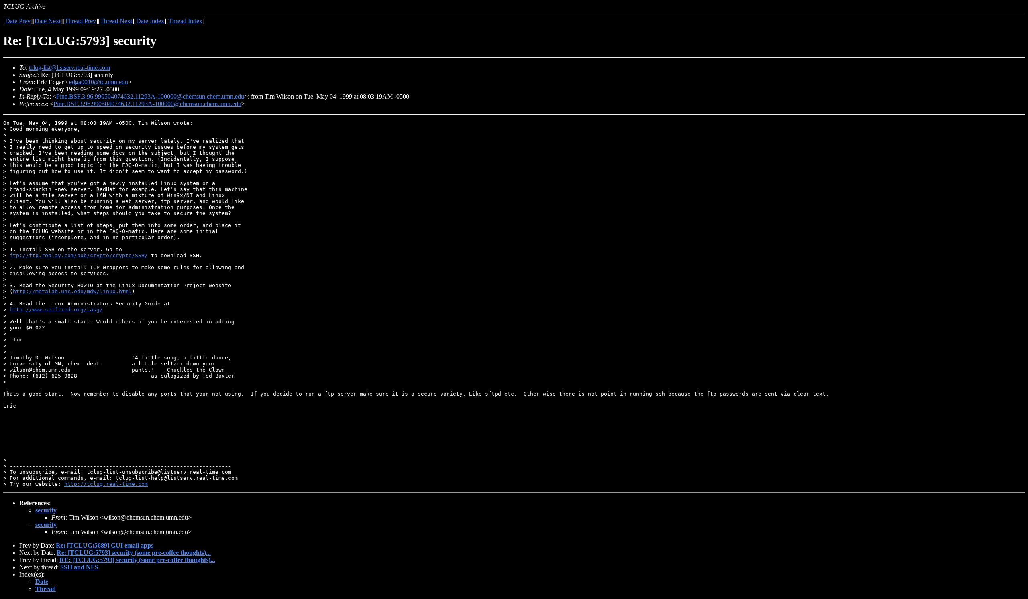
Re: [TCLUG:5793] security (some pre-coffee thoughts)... (134, 552)
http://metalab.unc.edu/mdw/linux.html (72, 291)
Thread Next (116, 21)
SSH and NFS (79, 567)
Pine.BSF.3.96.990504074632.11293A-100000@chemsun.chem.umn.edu (150, 96)
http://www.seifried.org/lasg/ (56, 310)
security (46, 510)
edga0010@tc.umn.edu (98, 82)
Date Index (150, 21)
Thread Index (185, 21)
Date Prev (18, 21)
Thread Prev (80, 21)
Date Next (48, 21)
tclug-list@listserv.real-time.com (69, 67)
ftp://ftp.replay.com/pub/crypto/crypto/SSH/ (79, 255)
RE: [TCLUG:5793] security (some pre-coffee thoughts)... (137, 559)
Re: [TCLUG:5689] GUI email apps (104, 545)
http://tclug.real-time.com (106, 484)
